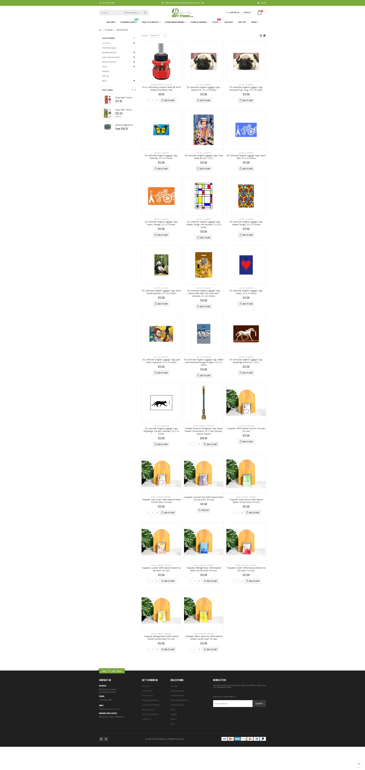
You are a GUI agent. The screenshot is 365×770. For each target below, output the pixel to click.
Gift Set (199, 85)
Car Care (174, 686)
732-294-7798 (108, 2)
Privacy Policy (147, 695)
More (172, 723)
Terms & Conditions (150, 714)
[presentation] (132, 90)
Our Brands (147, 690)
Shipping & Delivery (150, 700)
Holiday (105, 71)
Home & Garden (199, 426)
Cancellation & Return (151, 705)
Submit (259, 703)
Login (263, 2)
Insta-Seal (210, 426)
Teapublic (168, 497)
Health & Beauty (177, 695)
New (252, 426)
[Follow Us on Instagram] (101, 739)
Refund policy (148, 709)
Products (109, 30)
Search (145, 12)
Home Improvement (178, 700)
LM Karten (207, 85)
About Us (146, 686)
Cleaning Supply (109, 47)
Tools (169, 85)
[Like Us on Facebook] (106, 739)
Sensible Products (158, 85)
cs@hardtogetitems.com (109, 709)
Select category (130, 12)
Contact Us (146, 719)
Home (100, 30)
